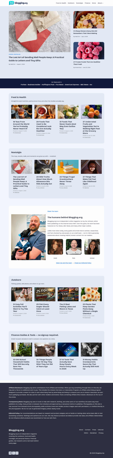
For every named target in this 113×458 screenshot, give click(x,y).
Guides (11, 54)
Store (94, 3)
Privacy (101, 433)
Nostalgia (79, 3)
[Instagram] (16, 453)
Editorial (100, 430)
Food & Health (61, 3)
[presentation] (39, 31)
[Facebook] (10, 453)
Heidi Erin (17, 192)
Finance (87, 3)
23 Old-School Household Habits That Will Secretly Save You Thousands (21, 364)
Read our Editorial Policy (83, 263)
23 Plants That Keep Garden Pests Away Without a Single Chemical (90, 309)
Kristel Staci (18, 132)
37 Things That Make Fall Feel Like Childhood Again (89, 180)
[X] (13, 453)
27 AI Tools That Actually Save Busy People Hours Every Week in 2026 (68, 364)
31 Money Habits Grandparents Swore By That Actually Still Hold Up (91, 364)
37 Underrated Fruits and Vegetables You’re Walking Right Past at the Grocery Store (91, 127)
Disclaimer (93, 433)
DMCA (86, 433)
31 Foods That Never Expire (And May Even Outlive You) (68, 125)
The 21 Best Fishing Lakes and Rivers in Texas (68, 306)
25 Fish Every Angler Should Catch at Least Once (42, 307)
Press (94, 430)
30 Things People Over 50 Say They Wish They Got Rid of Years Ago (44, 363)
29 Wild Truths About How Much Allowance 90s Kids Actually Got (44, 180)
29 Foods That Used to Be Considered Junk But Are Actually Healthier (43, 126)
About (81, 430)
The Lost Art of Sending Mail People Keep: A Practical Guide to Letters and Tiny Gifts (21, 182)
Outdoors (71, 3)
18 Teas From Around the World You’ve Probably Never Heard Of (21, 125)
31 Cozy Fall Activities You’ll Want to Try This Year (20, 307)
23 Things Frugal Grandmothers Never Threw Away (67, 180)
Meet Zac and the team (64, 263)
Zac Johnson (41, 187)
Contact (87, 430)
